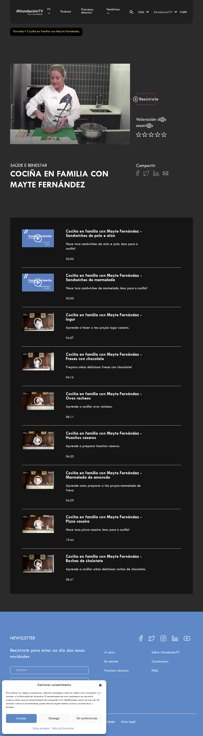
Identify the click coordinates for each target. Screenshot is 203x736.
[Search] (131, 12)
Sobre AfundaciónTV (165, 652)
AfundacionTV (163, 12)
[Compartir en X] (146, 174)
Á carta (109, 652)
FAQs (155, 670)
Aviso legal (128, 722)
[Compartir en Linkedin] (156, 174)
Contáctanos (160, 661)
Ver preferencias (87, 718)
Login (183, 12)
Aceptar (21, 718)
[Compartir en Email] (165, 174)
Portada (18, 31)
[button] (100, 685)
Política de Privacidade (63, 728)
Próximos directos (116, 670)
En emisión (111, 661)
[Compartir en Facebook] (137, 174)
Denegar (54, 718)
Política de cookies (41, 728)
